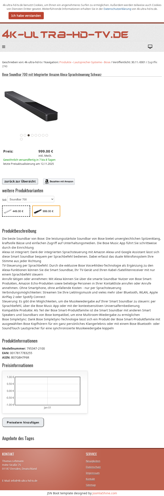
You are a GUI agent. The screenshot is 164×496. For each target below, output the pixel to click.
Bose (107, 62)
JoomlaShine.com (104, 493)
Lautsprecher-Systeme (87, 62)
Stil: (4, 200)
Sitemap (91, 485)
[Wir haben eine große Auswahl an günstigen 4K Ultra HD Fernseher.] (65, 33)
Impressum (93, 473)
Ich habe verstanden (26, 15)
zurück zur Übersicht (20, 181)
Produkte (65, 62)
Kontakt (90, 479)
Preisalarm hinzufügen (23, 422)
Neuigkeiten (93, 461)
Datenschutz (93, 467)
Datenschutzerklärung (118, 9)
